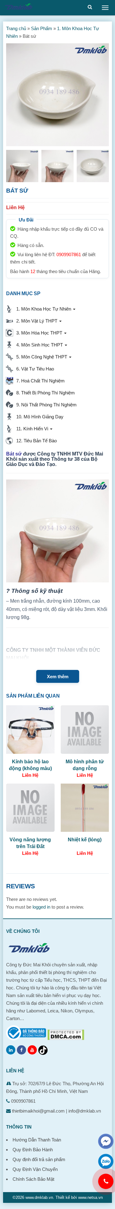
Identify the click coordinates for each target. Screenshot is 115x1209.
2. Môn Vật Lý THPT (36, 320)
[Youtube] (32, 1049)
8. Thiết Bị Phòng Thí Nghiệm (44, 392)
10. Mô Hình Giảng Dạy (38, 416)
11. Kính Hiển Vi (31, 428)
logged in (41, 907)
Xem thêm (57, 676)
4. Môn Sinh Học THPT (39, 344)
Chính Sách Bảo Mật (33, 1179)
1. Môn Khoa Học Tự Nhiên (43, 308)
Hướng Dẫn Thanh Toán (37, 1139)
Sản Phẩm (41, 28)
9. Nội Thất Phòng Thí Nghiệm (45, 404)
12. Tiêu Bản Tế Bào (35, 440)
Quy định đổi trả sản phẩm (39, 1159)
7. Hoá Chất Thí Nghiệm (39, 380)
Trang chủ (16, 28)
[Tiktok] (43, 1050)
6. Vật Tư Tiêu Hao (34, 368)
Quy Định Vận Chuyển (35, 1169)
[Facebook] (21, 1049)
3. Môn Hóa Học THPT (38, 332)
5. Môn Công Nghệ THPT (41, 356)
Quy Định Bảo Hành (33, 1149)
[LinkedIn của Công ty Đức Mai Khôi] (10, 1049)
